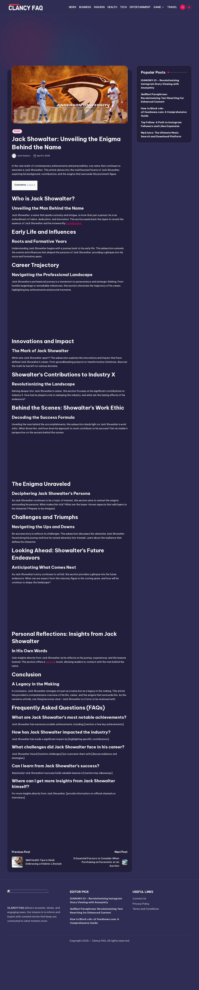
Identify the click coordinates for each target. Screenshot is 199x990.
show (31, 185)
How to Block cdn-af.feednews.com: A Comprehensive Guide (164, 112)
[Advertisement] (99, 36)
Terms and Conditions (146, 908)
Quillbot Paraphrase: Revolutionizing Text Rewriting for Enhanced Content (162, 98)
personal (50, 661)
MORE (17, 131)
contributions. (74, 223)
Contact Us (139, 898)
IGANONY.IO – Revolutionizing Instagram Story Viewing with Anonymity (160, 84)
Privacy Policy (141, 903)
